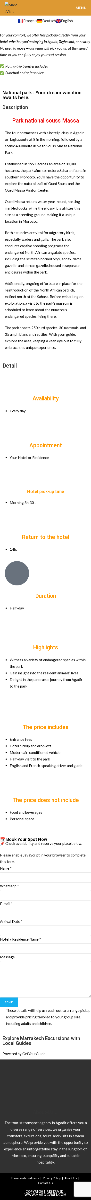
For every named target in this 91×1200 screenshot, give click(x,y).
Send (9, 1002)
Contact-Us (45, 1183)
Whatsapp (9, 886)
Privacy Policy (52, 1178)
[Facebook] (29, 1082)
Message (7, 957)
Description (15, 107)
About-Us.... (45, 1112)
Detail (9, 365)
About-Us (71, 1178)
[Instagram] (62, 1082)
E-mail (6, 903)
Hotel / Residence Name (20, 939)
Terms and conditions (25, 1178)
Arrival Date (11, 921)
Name (6, 868)
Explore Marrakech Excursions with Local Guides (41, 1040)
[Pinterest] (46, 1082)
